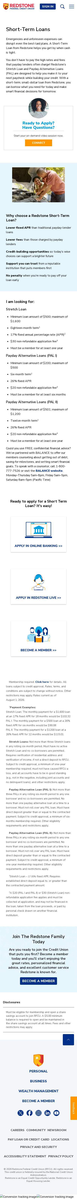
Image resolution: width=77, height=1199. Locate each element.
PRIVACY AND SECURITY (38, 1147)
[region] (38, 1019)
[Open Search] (62, 7)
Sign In (47, 6)
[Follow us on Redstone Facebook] (29, 1113)
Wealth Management (39, 1091)
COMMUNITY (36, 1130)
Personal (38, 1071)
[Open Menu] (71, 6)
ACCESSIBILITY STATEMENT (25, 1156)
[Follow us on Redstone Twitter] (20, 1113)
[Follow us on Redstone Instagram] (38, 1113)
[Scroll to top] (68, 1039)
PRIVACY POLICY (60, 1156)
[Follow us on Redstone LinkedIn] (47, 1113)
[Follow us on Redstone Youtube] (56, 1113)
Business (38, 1081)
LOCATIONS (60, 1139)
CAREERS (17, 1130)
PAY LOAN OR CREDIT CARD (28, 1139)
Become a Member (38, 981)
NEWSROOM (56, 1130)
